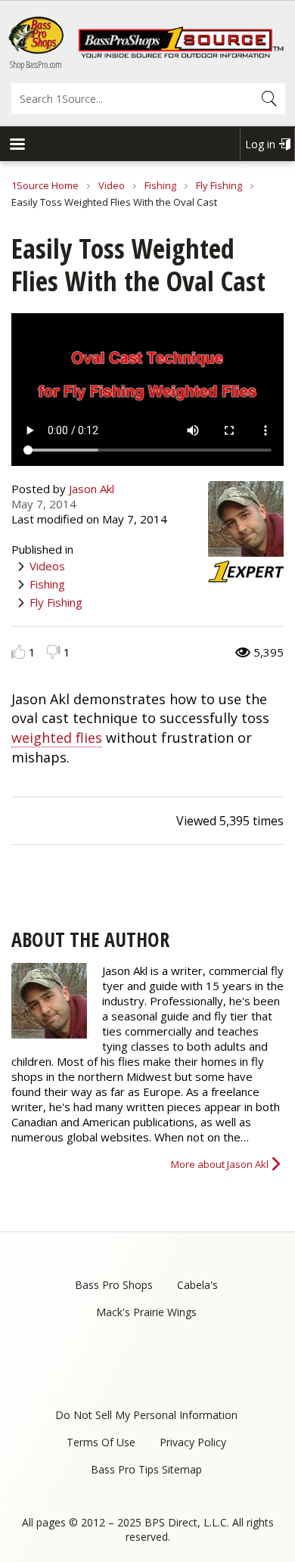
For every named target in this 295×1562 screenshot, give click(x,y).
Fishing (160, 185)
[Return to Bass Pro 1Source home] (180, 54)
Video (111, 185)
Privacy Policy (193, 1442)
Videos (47, 565)
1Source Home (45, 185)
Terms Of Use (101, 1442)
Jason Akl (91, 488)
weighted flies (56, 737)
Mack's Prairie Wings (146, 1312)
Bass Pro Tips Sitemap (146, 1469)
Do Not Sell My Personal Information (146, 1415)
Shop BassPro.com (36, 64)
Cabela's (197, 1285)
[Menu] (16, 145)
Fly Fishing (219, 185)
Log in (260, 144)
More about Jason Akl (220, 1164)
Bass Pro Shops (114, 1285)
